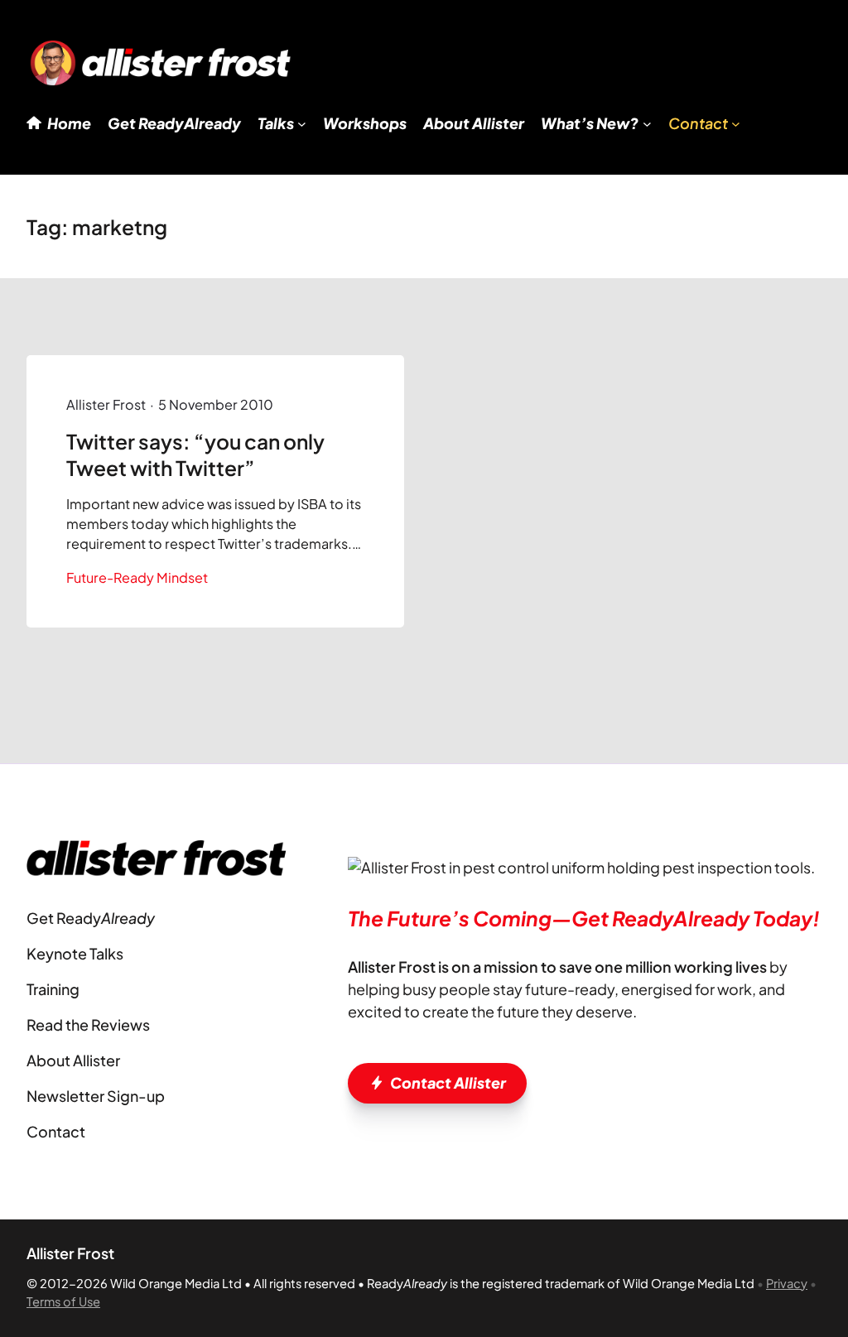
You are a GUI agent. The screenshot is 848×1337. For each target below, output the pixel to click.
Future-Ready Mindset (137, 577)
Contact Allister (448, 1082)
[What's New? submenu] (647, 123)
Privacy (786, 1283)
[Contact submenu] (735, 123)
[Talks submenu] (301, 123)
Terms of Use (63, 1301)
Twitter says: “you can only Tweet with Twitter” (195, 454)
